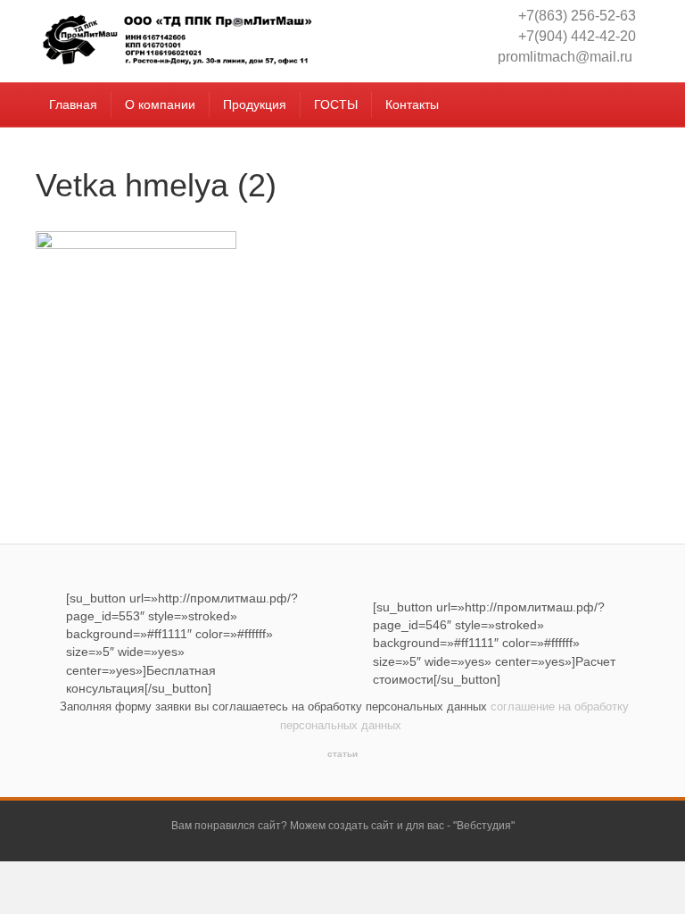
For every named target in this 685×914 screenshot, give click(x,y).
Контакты (412, 104)
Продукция (254, 104)
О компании (160, 104)
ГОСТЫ (336, 104)
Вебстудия (484, 825)
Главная (73, 104)
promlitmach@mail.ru (565, 56)
